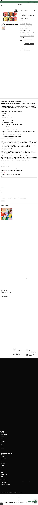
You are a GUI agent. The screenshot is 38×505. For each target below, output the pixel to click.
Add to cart (27, 44)
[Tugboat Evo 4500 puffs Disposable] (31, 243)
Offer (21, 40)
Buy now (32, 44)
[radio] (23, 23)
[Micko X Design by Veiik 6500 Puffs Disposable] (19, 243)
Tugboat (32, 354)
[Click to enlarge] (3, 24)
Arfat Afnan (13, 492)
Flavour (21, 20)
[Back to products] (34, 10)
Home (22, 10)
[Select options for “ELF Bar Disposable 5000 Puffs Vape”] (2, 291)
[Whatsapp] (35, 501)
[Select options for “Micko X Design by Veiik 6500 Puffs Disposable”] (14, 349)
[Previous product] (33, 10)
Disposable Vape (26, 10)
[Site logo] (19, 5)
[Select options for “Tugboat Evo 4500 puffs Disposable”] (27, 350)
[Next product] (35, 10)
